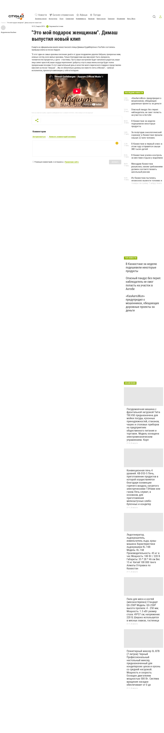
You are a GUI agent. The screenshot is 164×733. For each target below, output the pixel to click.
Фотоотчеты (53, 19)
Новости (42, 15)
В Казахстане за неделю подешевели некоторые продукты (143, 124)
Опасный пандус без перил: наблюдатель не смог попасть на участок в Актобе (146, 112)
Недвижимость (81, 19)
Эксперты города (41, 19)
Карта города (101, 19)
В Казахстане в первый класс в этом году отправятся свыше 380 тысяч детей (146, 146)
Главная (3, 22)
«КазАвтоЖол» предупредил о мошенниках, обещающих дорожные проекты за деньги (146, 101)
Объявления (121, 19)
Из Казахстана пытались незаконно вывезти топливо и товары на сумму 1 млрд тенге (146, 181)
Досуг (61, 19)
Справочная (70, 19)
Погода (97, 15)
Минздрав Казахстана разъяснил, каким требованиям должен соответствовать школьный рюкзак (147, 167)
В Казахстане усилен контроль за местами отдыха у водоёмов (147, 156)
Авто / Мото (131, 19)
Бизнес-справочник (63, 15)
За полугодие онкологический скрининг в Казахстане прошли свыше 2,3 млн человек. (146, 135)
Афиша (83, 15)
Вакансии (91, 19)
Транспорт (111, 19)
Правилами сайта (72, 162)
